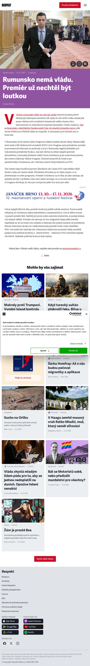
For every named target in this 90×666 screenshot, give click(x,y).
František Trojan (53, 485)
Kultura (6, 525)
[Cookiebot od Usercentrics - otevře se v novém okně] (71, 314)
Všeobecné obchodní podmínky (15, 602)
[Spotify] (33, 632)
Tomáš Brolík (8, 104)
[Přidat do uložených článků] (40, 293)
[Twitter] (11, 645)
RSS (3, 598)
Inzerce (5, 594)
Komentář (54, 412)
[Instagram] (18, 645)
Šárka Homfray (53, 377)
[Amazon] (10, 632)
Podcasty (10, 466)
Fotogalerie (8, 412)
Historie (50, 300)
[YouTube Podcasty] (33, 626)
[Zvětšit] (45, 39)
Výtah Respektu (19, 466)
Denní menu (8, 73)
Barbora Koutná (9, 542)
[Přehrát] (34, 293)
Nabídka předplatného (11, 590)
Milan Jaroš (8, 429)
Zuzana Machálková (11, 493)
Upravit (43, 351)
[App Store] (10, 621)
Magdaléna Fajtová (54, 431)
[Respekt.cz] (6, 5)
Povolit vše (73, 351)
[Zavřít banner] (86, 314)
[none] (85, 64)
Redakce (5, 577)
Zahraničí (7, 300)
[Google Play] (10, 626)
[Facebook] (4, 645)
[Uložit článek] (73, 64)
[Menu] (85, 5)
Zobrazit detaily (76, 344)
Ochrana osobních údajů (12, 607)
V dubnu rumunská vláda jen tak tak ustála (36, 114)
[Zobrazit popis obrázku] (79, 64)
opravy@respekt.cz (71, 248)
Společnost (52, 466)
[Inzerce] (45, 196)
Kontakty (5, 581)
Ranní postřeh (56, 358)
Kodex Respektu (8, 585)
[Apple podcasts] (33, 621)
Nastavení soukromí (10, 611)
